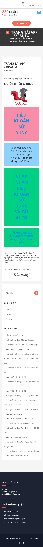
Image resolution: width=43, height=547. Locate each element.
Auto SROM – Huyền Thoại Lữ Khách (19, 419)
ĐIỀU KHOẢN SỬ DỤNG (15, 335)
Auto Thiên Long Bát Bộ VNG (17, 437)
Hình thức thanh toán (11, 515)
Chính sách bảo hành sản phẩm (14, 522)
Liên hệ (8, 314)
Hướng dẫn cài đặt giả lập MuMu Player (20, 423)
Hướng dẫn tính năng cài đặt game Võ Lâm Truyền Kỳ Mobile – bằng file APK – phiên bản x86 (21, 358)
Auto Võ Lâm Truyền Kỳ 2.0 (16, 377)
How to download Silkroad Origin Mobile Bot (22, 451)
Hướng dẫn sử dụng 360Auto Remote (20, 340)
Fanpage (9, 319)
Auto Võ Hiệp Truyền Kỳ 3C (16, 391)
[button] (39, 12)
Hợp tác (38, 6)
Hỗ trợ (29, 6)
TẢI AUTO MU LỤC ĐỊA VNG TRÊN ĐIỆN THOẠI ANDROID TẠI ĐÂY (21, 237)
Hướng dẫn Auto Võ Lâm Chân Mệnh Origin (22, 345)
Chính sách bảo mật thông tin (14, 519)
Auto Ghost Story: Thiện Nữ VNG (18, 456)
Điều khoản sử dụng (10, 511)
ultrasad (12, 70)
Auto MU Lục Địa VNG (14, 414)
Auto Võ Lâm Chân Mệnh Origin (17, 349)
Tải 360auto (21, 23)
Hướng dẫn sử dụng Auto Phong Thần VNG (22, 395)
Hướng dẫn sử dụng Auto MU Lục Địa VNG (22, 409)
